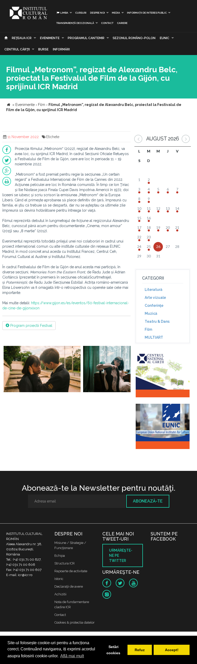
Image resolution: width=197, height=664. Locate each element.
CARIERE (122, 23)
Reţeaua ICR (22, 38)
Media (116, 12)
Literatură (153, 290)
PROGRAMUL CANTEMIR (86, 38)
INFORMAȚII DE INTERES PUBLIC (147, 12)
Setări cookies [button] (113, 650)
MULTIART (154, 337)
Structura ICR (64, 563)
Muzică (151, 313)
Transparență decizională (75, 23)
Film (148, 329)
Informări (61, 49)
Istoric (58, 579)
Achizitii (60, 594)
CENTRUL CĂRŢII (17, 49)
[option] (42, 369)
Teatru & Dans (157, 321)
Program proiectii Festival (30, 326)
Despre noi (97, 12)
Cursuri (80, 12)
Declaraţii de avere (68, 586)
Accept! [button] (172, 650)
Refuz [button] (140, 650)
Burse (43, 49)
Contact (107, 23)
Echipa (59, 556)
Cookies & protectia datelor (74, 622)
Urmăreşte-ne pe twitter (120, 555)
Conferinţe (154, 305)
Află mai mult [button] (72, 656)
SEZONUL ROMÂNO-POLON (134, 38)
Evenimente (50, 38)
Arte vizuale (155, 297)
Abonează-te (148, 501)
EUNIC (164, 38)
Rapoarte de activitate (70, 571)
